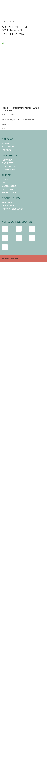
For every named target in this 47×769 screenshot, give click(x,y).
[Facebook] (5, 229)
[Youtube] (5, 238)
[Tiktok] (32, 229)
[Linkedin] (19, 238)
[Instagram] (19, 229)
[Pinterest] (5, 247)
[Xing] (32, 238)
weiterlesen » (6, 124)
